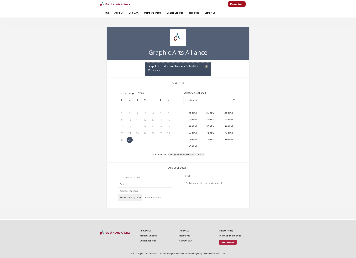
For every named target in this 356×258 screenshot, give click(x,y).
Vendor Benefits (175, 13)
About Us (118, 13)
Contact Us (210, 13)
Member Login (228, 242)
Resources (193, 13)
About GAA (145, 230)
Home (106, 13)
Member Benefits (152, 13)
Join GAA (134, 13)
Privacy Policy (226, 230)
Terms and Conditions (230, 235)
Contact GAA (185, 240)
